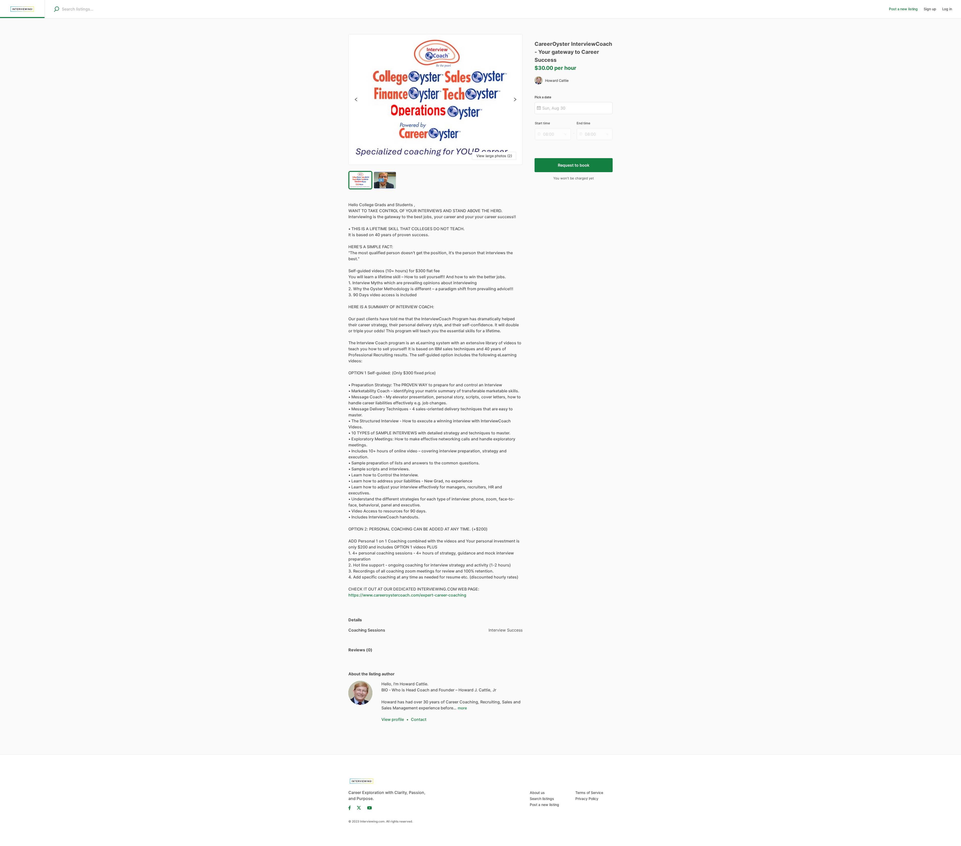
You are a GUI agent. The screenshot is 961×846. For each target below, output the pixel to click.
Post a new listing (544, 804)
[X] (359, 807)
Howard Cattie (557, 80)
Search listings (542, 798)
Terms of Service (589, 792)
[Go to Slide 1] (360, 180)
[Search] (56, 9)
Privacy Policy (586, 798)
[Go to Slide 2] (385, 180)
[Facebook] (351, 807)
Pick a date (543, 97)
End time (583, 123)
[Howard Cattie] (360, 693)
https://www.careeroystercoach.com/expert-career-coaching (407, 595)
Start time (542, 123)
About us (537, 792)
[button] (435, 99)
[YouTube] (368, 807)
